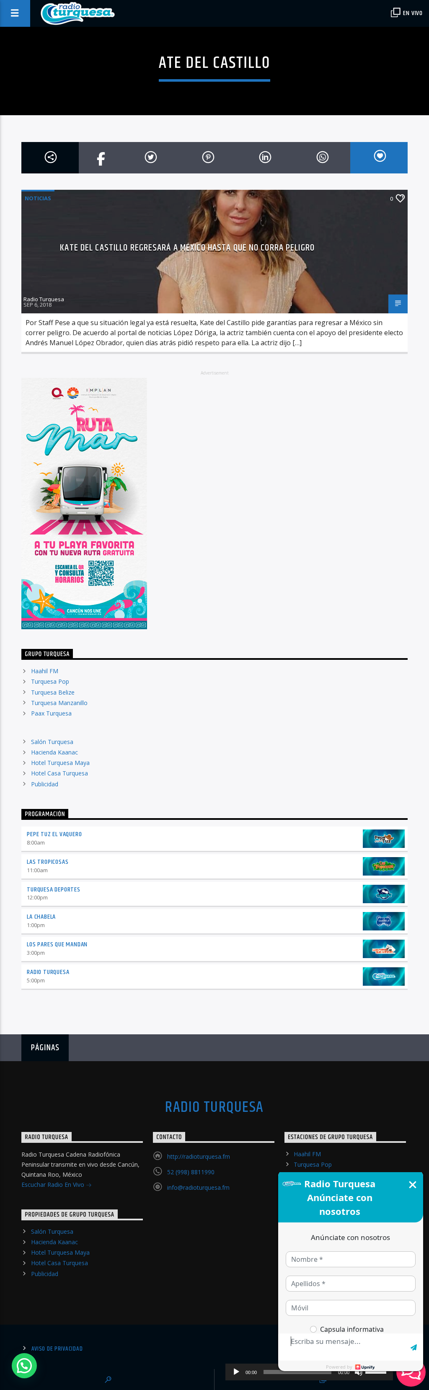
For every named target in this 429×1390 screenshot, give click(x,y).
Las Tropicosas (47, 862)
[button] (24, 1365)
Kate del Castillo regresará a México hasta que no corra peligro (187, 247)
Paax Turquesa (51, 713)
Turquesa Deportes (53, 889)
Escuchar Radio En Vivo (53, 1184)
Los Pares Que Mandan (57, 944)
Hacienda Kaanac (54, 752)
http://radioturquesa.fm (198, 1156)
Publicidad (44, 784)
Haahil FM (44, 671)
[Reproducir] (236, 1372)
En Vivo (412, 13)
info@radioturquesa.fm (198, 1187)
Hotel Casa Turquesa (59, 773)
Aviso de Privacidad (57, 1349)
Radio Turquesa (43, 299)
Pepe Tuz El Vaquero (54, 834)
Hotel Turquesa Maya (60, 763)
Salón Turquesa (52, 742)
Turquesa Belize (53, 692)
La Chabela (41, 917)
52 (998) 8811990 (190, 1172)
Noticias (38, 198)
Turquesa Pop (50, 681)
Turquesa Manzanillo (59, 703)
